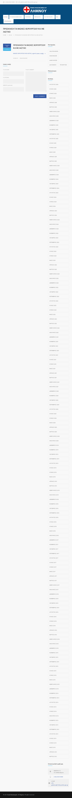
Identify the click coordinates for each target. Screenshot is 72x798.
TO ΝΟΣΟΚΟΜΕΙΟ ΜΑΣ (16, 17)
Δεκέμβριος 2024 (54, 174)
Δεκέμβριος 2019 (54, 445)
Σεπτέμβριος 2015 (54, 662)
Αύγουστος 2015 (53, 666)
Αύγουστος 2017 (53, 558)
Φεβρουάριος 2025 (54, 165)
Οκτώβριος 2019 (53, 454)
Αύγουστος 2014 (53, 702)
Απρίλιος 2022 (53, 319)
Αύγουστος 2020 (53, 409)
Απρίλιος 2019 (53, 481)
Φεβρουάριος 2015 (54, 684)
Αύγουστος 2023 (53, 247)
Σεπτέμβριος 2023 (54, 242)
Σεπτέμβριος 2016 (54, 607)
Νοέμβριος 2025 (53, 125)
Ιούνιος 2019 (52, 472)
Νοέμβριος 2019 (53, 450)
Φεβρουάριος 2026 (54, 111)
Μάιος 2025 (52, 152)
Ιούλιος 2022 (52, 305)
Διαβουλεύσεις (53, 60)
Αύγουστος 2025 (53, 138)
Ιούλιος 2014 (52, 707)
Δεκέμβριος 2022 (54, 283)
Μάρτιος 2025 (53, 161)
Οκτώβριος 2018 (53, 508)
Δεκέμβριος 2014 (54, 689)
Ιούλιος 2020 (52, 413)
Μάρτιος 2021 (53, 377)
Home (4, 35)
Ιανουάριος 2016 (53, 643)
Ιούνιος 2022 (52, 310)
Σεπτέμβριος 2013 (54, 729)
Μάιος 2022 (52, 314)
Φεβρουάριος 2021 (54, 382)
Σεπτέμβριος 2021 (54, 350)
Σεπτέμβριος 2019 (54, 459)
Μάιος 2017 (52, 571)
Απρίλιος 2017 (53, 576)
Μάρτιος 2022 (53, 323)
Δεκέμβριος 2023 (54, 229)
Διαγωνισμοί (52, 65)
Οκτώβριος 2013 (53, 725)
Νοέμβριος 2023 (53, 233)
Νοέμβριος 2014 (53, 693)
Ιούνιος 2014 (52, 711)
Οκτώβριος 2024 (53, 183)
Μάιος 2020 (52, 422)
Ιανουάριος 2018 (53, 535)
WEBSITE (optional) (7, 85)
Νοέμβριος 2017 (53, 544)
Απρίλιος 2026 (53, 102)
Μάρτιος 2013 (53, 756)
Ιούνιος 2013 (52, 743)
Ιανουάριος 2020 (53, 441)
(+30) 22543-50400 (10, 2)
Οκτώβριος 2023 (53, 238)
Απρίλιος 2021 (53, 373)
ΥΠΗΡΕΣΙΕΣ (28, 17)
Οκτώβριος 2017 (53, 549)
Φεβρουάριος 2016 (54, 639)
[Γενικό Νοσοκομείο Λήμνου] (36, 9)
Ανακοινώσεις (23, 58)
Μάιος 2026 (52, 98)
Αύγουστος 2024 (53, 192)
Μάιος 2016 (52, 625)
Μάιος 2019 (52, 477)
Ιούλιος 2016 (52, 616)
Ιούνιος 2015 (52, 675)
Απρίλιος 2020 (53, 427)
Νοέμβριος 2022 (53, 287)
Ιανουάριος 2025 (53, 170)
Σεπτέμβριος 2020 (54, 404)
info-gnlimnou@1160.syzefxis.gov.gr (27, 2)
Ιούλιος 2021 (52, 359)
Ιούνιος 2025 (52, 147)
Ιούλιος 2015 (52, 671)
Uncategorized (53, 51)
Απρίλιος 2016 (53, 630)
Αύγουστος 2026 (53, 84)
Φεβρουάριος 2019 (54, 490)
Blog (10, 35)
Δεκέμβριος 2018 (54, 499)
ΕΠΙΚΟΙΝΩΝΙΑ (7, 21)
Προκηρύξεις (63, 65)
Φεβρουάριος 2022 (54, 328)
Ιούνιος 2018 (52, 526)
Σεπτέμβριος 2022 (54, 296)
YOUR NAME (6, 69)
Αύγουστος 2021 (53, 355)
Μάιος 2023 (52, 260)
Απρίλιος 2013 (53, 752)
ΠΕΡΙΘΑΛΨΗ (37, 17)
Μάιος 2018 (52, 531)
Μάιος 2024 (52, 206)
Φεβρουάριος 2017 (54, 585)
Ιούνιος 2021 (52, 364)
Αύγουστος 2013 (53, 734)
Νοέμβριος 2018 (53, 504)
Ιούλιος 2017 (52, 562)
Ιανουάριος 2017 (53, 589)
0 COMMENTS (7, 49)
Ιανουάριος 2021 (53, 386)
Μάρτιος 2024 (53, 215)
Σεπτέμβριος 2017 (54, 553)
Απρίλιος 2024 (53, 211)
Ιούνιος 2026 (52, 93)
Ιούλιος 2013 (52, 738)
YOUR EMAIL (6, 77)
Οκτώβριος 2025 (53, 129)
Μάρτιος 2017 (53, 580)
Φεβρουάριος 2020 (54, 436)
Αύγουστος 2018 (53, 517)
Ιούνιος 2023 (52, 256)
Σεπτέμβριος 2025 (54, 134)
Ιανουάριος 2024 (53, 224)
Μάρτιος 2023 (53, 269)
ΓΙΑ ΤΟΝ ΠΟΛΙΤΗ (48, 17)
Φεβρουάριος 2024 (54, 220)
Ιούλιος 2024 (52, 197)
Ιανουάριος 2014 (53, 716)
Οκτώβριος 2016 (53, 603)
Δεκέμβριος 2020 (54, 391)
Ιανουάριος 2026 (53, 116)
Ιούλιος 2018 (52, 522)
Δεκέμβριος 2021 (54, 337)
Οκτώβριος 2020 (53, 400)
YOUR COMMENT (30, 69)
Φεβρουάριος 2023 (54, 274)
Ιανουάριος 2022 (53, 332)
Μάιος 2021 (52, 368)
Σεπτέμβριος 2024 (54, 188)
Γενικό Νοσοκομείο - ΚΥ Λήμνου (15, 795)
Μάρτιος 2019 (53, 486)
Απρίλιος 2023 (53, 265)
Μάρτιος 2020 (53, 432)
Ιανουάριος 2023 (53, 278)
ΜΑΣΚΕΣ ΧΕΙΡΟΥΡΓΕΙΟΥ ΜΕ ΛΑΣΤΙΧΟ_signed (24, 53)
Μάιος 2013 (52, 747)
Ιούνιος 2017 (52, 567)
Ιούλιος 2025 (52, 143)
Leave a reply (40, 53)
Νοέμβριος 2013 (53, 720)
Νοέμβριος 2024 (53, 179)
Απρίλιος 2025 (53, 156)
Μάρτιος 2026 (53, 107)
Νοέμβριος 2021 (53, 341)
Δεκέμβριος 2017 (54, 540)
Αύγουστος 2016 (53, 612)
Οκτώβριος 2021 (53, 346)
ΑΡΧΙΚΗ (6, 17)
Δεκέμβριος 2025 (54, 120)
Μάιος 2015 (52, 680)
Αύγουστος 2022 (53, 301)
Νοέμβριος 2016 (53, 598)
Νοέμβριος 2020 (53, 395)
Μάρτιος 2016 (53, 634)
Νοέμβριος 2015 (53, 653)
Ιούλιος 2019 (52, 468)
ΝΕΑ (57, 17)
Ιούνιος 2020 (52, 418)
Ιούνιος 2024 (52, 202)
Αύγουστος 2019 (53, 463)
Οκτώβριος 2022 (53, 292)
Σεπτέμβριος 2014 (54, 698)
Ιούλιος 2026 (52, 89)
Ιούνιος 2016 (52, 621)
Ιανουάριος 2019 (53, 495)
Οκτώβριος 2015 (53, 657)
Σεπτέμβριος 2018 (54, 513)
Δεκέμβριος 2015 (54, 648)
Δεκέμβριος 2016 (54, 594)
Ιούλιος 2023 (52, 251)
